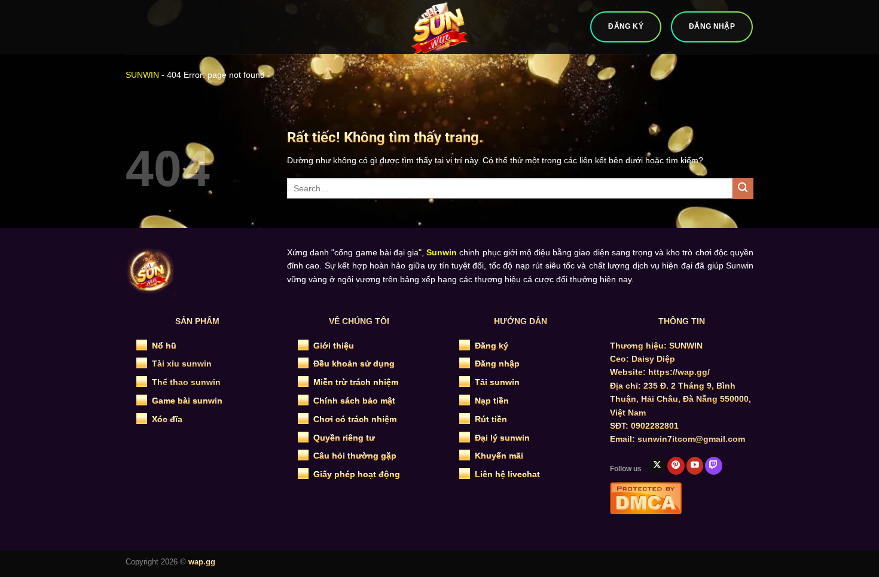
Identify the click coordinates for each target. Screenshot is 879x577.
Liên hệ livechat (507, 474)
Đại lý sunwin (502, 437)
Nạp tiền (492, 400)
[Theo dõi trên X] (657, 466)
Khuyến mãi (499, 455)
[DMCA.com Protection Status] (646, 497)
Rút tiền (491, 419)
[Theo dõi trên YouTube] (695, 466)
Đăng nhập (497, 363)
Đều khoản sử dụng (354, 363)
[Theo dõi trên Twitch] (713, 466)
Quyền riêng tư (344, 437)
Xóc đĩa (167, 419)
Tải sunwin (497, 382)
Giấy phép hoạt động (356, 474)
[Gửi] (742, 188)
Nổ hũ (164, 345)
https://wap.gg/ (679, 372)
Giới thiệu (333, 345)
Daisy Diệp (653, 359)
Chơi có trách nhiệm (354, 419)
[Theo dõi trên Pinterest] (676, 466)
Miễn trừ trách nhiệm (355, 382)
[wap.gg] (439, 27)
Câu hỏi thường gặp (354, 455)
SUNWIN (142, 75)
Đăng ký (491, 345)
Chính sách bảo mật (354, 400)
